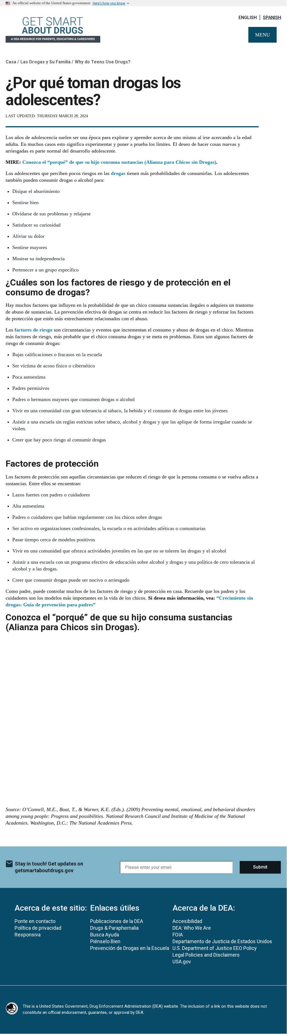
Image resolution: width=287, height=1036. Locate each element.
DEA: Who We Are (191, 928)
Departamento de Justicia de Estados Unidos (222, 941)
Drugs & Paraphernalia (114, 928)
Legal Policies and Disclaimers (206, 955)
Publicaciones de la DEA (116, 921)
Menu (262, 35)
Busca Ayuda (104, 935)
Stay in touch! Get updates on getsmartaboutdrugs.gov (49, 867)
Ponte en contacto (35, 921)
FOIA (177, 935)
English (248, 17)
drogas (118, 173)
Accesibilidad (187, 921)
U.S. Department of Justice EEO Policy (214, 948)
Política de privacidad (38, 928)
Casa (11, 62)
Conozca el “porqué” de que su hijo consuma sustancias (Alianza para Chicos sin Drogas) (119, 162)
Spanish (272, 17)
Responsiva (28, 935)
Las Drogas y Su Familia (45, 62)
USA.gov (181, 961)
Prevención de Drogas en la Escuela (129, 948)
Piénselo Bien (105, 941)
